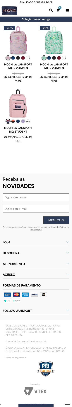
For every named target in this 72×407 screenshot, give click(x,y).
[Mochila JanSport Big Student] (18, 103)
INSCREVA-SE (56, 220)
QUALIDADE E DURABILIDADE (25, 2)
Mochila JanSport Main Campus (18, 66)
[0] (58, 10)
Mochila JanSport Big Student (18, 129)
